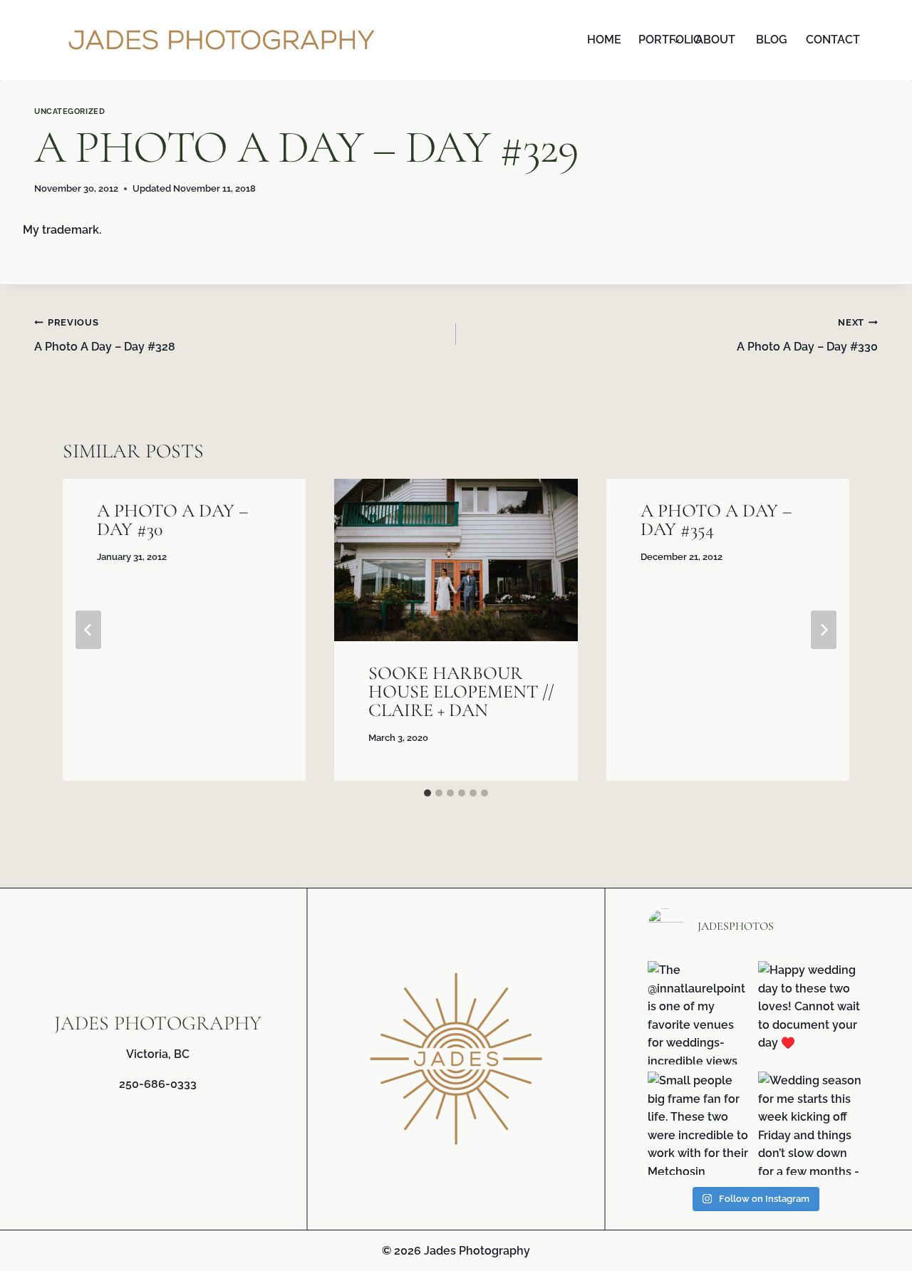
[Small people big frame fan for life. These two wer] (699, 1123)
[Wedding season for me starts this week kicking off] (809, 1123)
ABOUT (715, 39)
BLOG (771, 39)
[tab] (427, 793)
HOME (604, 39)
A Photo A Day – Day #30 (172, 519)
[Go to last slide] (88, 630)
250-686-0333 (158, 1084)
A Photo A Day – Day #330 (807, 335)
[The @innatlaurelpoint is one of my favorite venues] (699, 1012)
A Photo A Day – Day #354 (716, 519)
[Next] (823, 630)
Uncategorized (69, 111)
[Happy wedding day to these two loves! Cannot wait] (809, 1012)
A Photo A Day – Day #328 (104, 335)
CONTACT (830, 39)
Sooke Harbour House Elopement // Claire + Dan (461, 691)
